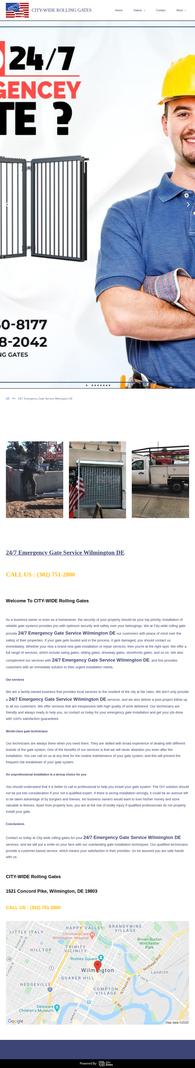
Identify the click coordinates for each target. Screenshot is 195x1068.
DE (8, 511)
